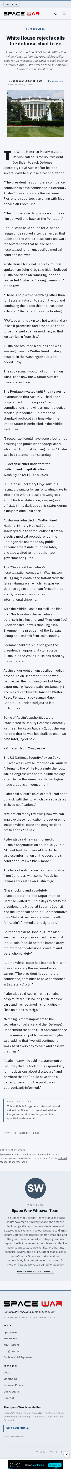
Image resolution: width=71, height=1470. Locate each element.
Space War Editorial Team (26, 80)
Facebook (24, 1132)
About (7, 1372)
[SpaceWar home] (21, 13)
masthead (21, 1161)
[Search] (55, 14)
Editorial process (54, 81)
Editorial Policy (13, 1385)
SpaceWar (10, 1332)
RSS (23, 1436)
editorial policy (54, 1264)
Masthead (10, 1378)
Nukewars (10, 1338)
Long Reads (11, 1351)
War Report (11, 1344)
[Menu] (64, 13)
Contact (8, 1398)
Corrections (11, 1391)
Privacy (40, 1452)
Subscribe (11, 4)
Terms (53, 1452)
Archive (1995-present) (18, 1357)
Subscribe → (17, 1428)
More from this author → (35, 1271)
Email (36, 1132)
